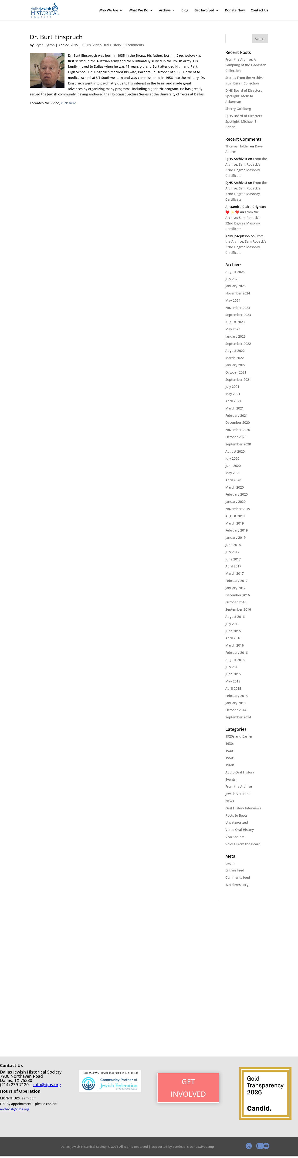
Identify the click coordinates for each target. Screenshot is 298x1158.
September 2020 (238, 444)
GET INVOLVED (188, 1088)
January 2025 (235, 286)
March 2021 (234, 408)
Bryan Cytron (44, 45)
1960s (229, 765)
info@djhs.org (47, 1084)
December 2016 (237, 595)
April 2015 (233, 688)
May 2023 (232, 329)
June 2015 (233, 674)
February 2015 (236, 695)
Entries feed (234, 870)
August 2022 (235, 350)
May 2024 (232, 300)
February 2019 (236, 530)
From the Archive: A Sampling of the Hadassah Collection (245, 65)
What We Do (138, 10)
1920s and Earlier (239, 736)
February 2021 (236, 415)
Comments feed (237, 877)
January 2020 (235, 501)
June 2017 (233, 559)
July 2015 (232, 667)
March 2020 (234, 487)
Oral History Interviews (243, 808)
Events (230, 779)
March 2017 (234, 573)
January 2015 (235, 703)
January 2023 (235, 336)
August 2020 (235, 451)
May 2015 (232, 681)
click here (68, 103)
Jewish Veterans (237, 793)
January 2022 (235, 365)
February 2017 (236, 580)
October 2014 (235, 710)
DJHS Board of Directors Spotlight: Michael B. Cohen (243, 121)
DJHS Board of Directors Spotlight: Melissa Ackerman (243, 96)
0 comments (134, 45)
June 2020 (233, 465)
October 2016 (235, 602)
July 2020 (232, 458)
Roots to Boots (236, 815)
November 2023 (237, 307)
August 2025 (235, 271)
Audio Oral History (239, 772)
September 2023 (238, 314)
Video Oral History (107, 45)
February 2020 (236, 494)
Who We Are (108, 10)
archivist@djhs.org (14, 1109)
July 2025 (232, 279)
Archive (165, 10)
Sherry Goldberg (238, 108)
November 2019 (237, 509)
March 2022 (234, 358)
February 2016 (236, 652)
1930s (86, 45)
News (229, 801)
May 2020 (232, 473)
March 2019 (234, 523)
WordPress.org (236, 884)
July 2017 (232, 552)
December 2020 (237, 422)
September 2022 (238, 343)
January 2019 (235, 537)
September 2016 (238, 609)
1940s (229, 751)
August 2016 (235, 616)
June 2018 (233, 544)
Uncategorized (236, 822)
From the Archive (238, 786)
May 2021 (232, 394)
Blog (184, 10)
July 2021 (232, 386)
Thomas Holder (237, 146)
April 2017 (233, 566)
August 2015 (235, 660)
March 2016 (234, 645)
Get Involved (204, 10)
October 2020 (235, 437)
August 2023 (235, 322)
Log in (230, 863)
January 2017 (235, 588)
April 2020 (233, 480)
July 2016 (232, 624)
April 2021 (233, 401)
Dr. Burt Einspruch (56, 37)
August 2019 (235, 516)
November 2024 (237, 293)
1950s (229, 758)
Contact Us (259, 10)
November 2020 (237, 429)
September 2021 (238, 379)
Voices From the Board (243, 844)
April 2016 (233, 638)
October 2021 (235, 372)
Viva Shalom (234, 837)
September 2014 (238, 717)
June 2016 (233, 631)
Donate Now (235, 10)
